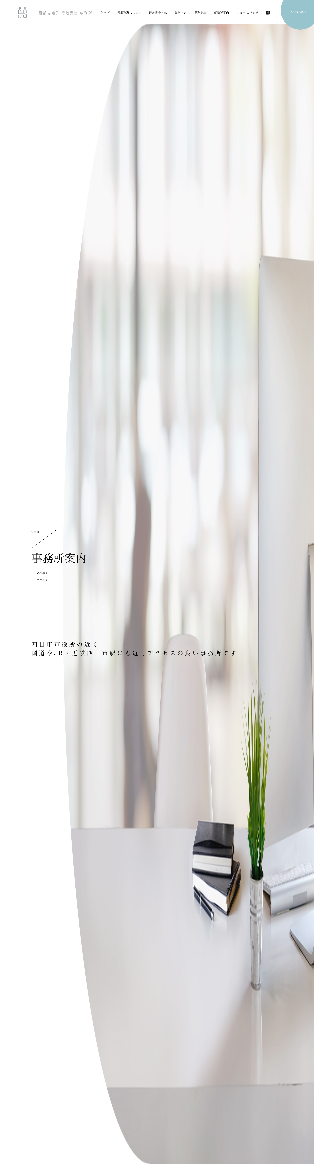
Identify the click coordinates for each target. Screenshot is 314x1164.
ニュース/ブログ (248, 12)
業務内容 (181, 12)
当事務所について (129, 12)
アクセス (42, 580)
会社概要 (42, 573)
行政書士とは (158, 12)
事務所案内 (221, 12)
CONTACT (298, 11)
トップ (105, 12)
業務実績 (200, 12)
